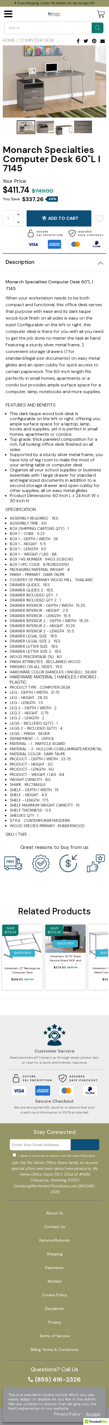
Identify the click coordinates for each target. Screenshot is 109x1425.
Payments (54, 1267)
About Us (54, 1212)
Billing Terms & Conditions (55, 1349)
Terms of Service (54, 1335)
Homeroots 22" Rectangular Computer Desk (22, 970)
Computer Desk (36, 40)
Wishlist (55, 1281)
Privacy (54, 1322)
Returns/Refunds (54, 1240)
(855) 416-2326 (58, 1379)
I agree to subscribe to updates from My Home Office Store (57, 1156)
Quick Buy (22, 953)
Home (9, 40)
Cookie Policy (54, 1294)
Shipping (55, 1253)
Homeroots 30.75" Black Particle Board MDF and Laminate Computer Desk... (65, 959)
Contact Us (54, 1226)
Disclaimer (54, 1308)
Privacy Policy (67, 1414)
